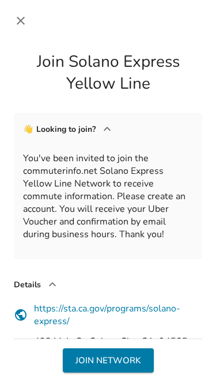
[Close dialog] (20, 20)
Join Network (108, 360)
